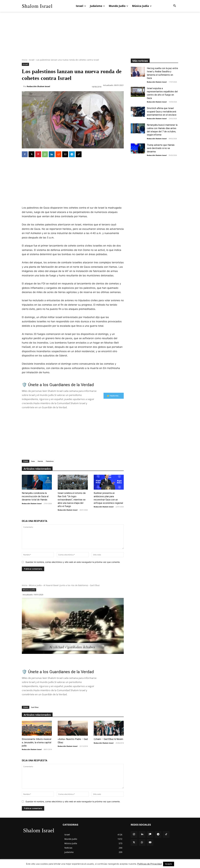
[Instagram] (134, 834)
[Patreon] (150, 834)
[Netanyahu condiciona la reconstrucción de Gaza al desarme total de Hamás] (37, 482)
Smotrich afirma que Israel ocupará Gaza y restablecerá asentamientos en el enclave (161, 111)
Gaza (33, 461)
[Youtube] (150, 842)
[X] (31, 154)
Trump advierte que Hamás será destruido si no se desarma (161, 148)
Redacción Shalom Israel (38, 86)
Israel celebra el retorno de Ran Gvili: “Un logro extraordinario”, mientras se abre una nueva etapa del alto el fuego (72, 500)
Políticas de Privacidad (149, 863)
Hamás (40, 461)
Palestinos (50, 461)
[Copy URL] (79, 154)
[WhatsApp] (45, 154)
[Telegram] (72, 154)
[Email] (65, 154)
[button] (174, 5)
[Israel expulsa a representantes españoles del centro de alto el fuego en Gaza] (138, 92)
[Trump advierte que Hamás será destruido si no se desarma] (138, 148)
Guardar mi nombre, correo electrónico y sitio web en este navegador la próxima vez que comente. (72, 562)
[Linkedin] (52, 154)
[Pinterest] (38, 154)
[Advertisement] (100, 38)
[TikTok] (166, 834)
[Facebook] (25, 154)
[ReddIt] (58, 154)
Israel (31, 59)
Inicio (24, 59)
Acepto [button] (168, 864)
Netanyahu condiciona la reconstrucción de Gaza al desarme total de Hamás (35, 496)
